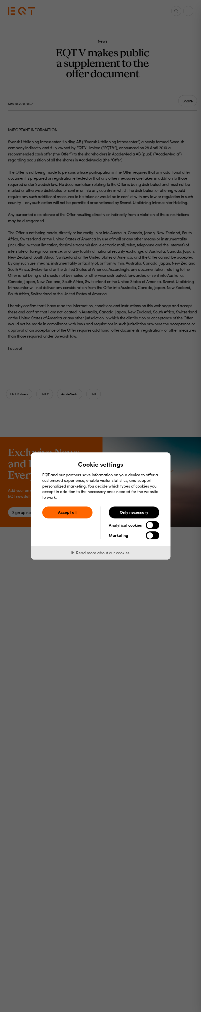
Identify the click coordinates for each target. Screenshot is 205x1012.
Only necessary (134, 512)
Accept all (67, 512)
